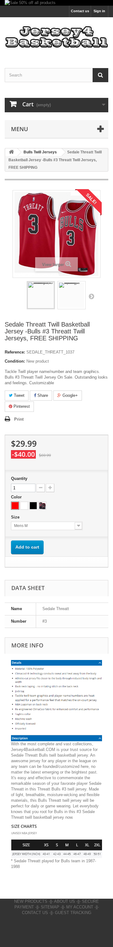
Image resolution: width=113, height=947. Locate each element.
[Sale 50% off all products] (56, 3)
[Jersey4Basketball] (56, 37)
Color (17, 497)
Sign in (99, 11)
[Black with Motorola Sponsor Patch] (33, 505)
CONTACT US (35, 912)
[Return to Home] (11, 152)
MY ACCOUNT (79, 907)
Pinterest (21, 406)
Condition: (15, 361)
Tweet (18, 395)
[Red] (15, 505)
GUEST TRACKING (73, 912)
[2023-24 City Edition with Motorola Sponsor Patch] (42, 505)
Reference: (15, 352)
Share (42, 395)
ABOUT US (64, 901)
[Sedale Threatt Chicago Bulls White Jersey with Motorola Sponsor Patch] (71, 295)
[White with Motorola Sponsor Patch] (24, 505)
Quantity (19, 478)
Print (19, 419)
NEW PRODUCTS (30, 901)
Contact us (80, 11)
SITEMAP (50, 907)
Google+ (69, 395)
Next (91, 296)
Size (16, 517)
